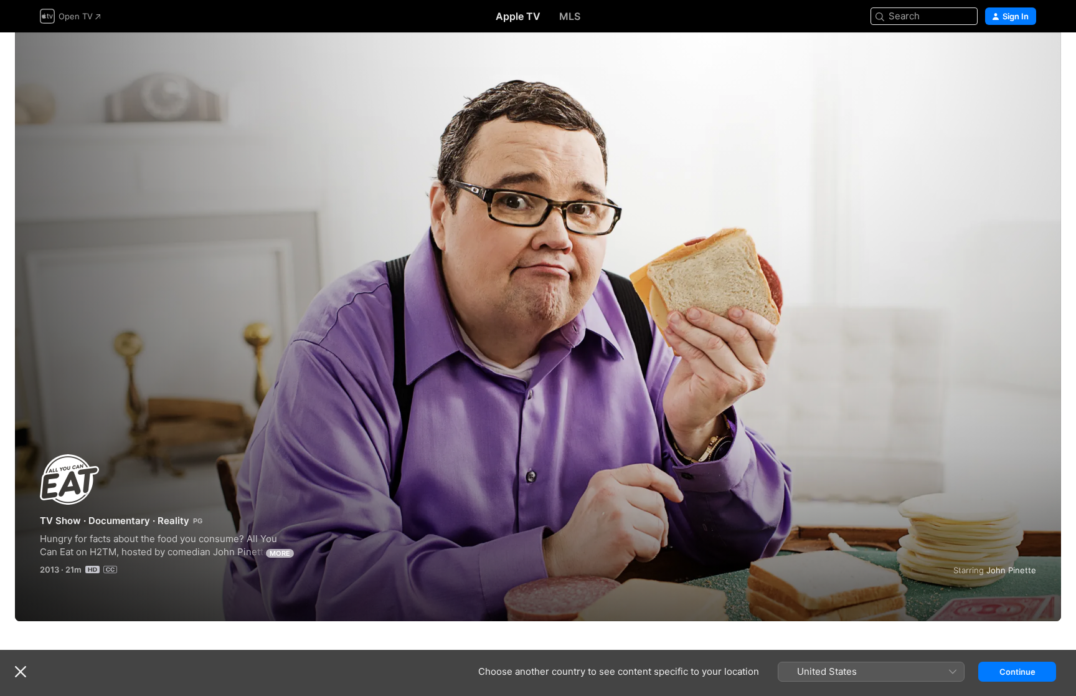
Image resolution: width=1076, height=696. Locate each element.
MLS (569, 16)
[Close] (20, 671)
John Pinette (1011, 570)
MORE (280, 553)
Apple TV (518, 16)
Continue (1017, 672)
